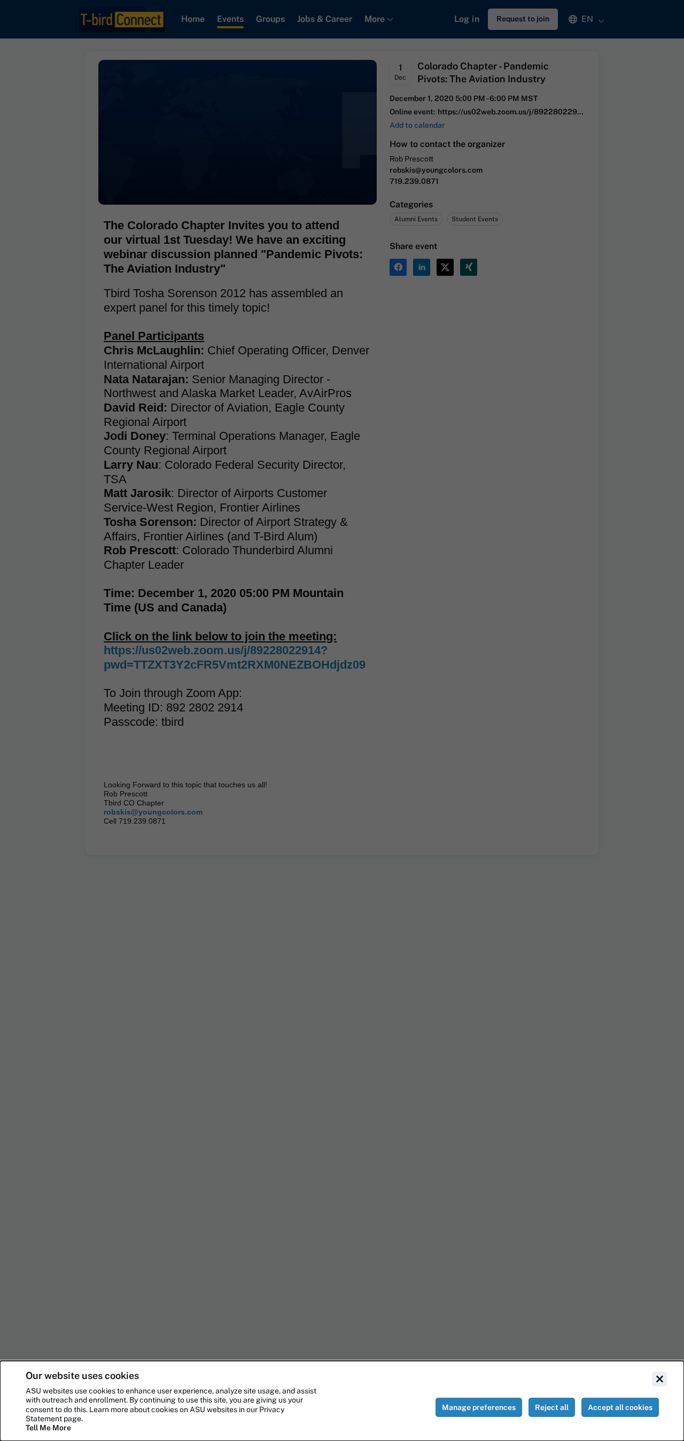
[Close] (659, 1379)
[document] (342, 1401)
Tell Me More (48, 1427)
